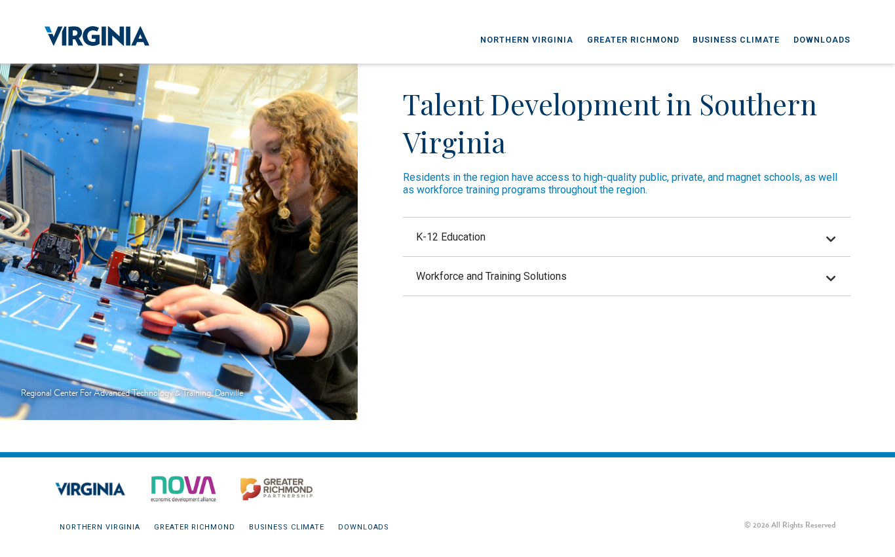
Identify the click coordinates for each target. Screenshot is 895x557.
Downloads (821, 40)
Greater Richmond (633, 40)
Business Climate (736, 40)
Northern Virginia (526, 40)
